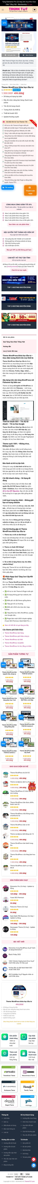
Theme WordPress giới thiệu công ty (17, 636)
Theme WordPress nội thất (14, 639)
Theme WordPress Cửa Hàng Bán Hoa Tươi (9, 699)
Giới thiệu (7, 1118)
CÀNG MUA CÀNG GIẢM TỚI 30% (19, 205)
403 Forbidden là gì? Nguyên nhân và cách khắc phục (21, 975)
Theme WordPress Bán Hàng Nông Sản (9, 726)
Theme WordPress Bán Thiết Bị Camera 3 (27, 725)
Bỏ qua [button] (29, 4)
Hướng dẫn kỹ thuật (10, 1143)
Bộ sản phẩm (27, 1146)
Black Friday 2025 (15, 954)
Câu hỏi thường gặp (29, 1131)
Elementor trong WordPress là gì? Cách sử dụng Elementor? (22, 949)
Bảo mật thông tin (9, 1129)
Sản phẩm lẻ (26, 1143)
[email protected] (12, 266)
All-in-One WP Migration (11, 491)
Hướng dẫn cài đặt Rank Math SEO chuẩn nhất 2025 (20, 968)
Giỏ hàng (25, 1153)
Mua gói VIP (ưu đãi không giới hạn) (19, 250)
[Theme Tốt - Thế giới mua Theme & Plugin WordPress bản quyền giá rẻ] (18, 9)
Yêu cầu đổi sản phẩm (29, 1135)
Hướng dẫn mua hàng (29, 1118)
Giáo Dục (23, 84)
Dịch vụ (6, 1122)
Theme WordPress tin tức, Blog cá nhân (18, 646)
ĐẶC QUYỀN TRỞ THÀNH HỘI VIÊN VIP (19, 232)
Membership (26, 1150)
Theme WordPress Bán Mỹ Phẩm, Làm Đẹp (27, 699)
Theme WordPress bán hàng (14, 633)
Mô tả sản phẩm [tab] (8, 337)
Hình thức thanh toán (29, 1122)
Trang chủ (5, 84)
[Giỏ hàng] (34, 9)
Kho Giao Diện (14, 84)
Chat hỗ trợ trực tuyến (19, 270)
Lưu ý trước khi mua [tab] (10, 351)
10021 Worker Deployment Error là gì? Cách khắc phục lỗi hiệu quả (21, 962)
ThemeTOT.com (30, 1181)
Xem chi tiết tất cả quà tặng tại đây (17, 625)
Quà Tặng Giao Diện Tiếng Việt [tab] (14, 342)
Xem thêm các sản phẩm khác (19, 224)
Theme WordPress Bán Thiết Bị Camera (27, 673)
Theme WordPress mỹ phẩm (14, 643)
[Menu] (3, 9)
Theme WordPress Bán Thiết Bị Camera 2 (9, 751)
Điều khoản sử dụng (10, 1125)
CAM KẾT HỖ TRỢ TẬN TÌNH (19, 258)
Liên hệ (6, 1132)
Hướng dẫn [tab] (7, 346)
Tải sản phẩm (27, 1157)
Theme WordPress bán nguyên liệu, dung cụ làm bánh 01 (9, 673)
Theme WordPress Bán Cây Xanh (27, 751)
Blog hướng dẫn (9, 1165)
